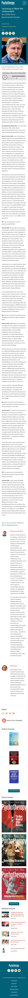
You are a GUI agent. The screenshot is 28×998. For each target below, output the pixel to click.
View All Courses (14, 790)
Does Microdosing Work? (18, 948)
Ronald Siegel (14, 928)
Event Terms (14, 983)
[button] (4, 77)
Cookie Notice (14, 992)
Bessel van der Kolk (7, 17)
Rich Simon (17, 17)
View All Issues (14, 903)
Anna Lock (13, 918)
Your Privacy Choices (14, 989)
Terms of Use (14, 980)
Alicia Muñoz (14, 951)
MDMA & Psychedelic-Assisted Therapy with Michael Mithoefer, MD (17, 914)
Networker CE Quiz (12, 525)
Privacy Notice (14, 986)
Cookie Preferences (14, 995)
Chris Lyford (13, 936)
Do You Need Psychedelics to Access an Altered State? (18, 924)
